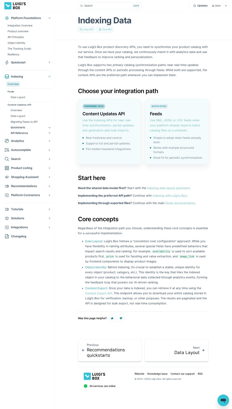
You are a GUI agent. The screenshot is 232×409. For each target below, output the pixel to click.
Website (139, 373)
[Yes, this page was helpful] (112, 318)
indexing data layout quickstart (168, 188)
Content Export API (98, 293)
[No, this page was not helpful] (121, 318)
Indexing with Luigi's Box (170, 195)
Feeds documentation (180, 203)
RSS (200, 373)
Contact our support (183, 373)
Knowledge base (157, 373)
